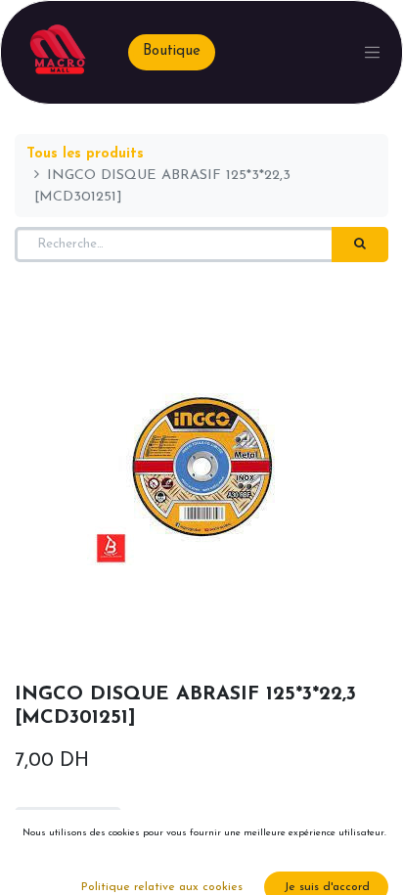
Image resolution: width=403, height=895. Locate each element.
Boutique (172, 51)
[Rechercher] (360, 244)
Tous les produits (85, 154)
